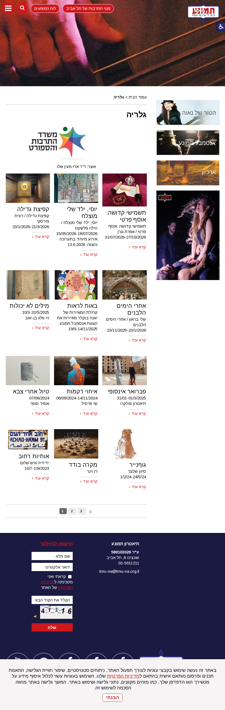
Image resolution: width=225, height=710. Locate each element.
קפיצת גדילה (33, 209)
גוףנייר (137, 465)
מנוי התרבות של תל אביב (88, 8)
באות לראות (82, 306)
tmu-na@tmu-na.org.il (119, 571)
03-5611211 (128, 563)
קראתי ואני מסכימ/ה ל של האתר (57, 582)
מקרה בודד (83, 465)
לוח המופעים (45, 8)
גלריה (136, 114)
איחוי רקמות (82, 391)
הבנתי (112, 697)
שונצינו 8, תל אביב (122, 557)
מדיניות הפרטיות (123, 676)
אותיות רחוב (33, 456)
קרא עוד (138, 247)
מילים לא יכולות (29, 306)
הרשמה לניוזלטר (56, 543)
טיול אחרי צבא (31, 391)
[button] (8, 8)
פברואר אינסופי (127, 391)
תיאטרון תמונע (125, 543)
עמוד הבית (138, 97)
